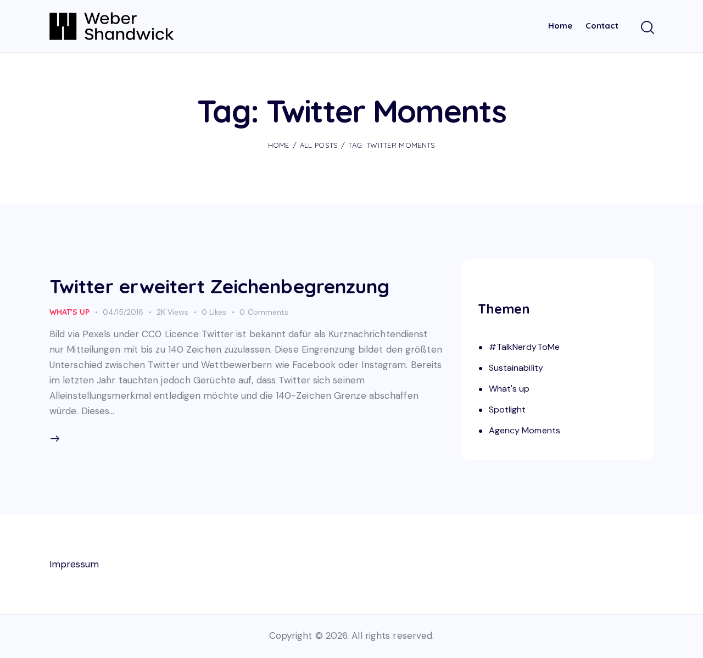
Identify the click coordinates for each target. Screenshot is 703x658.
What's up (69, 312)
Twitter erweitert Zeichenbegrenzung (219, 286)
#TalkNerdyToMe (524, 346)
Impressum (74, 564)
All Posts (319, 145)
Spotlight (507, 409)
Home (278, 145)
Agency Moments (524, 430)
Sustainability (516, 367)
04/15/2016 (123, 312)
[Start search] (647, 28)
